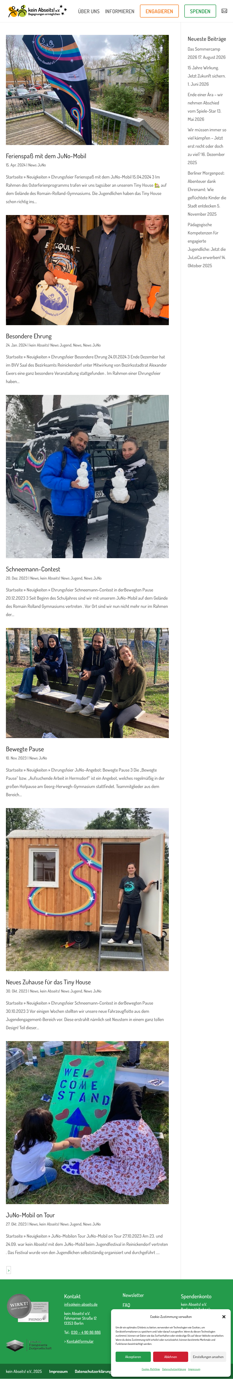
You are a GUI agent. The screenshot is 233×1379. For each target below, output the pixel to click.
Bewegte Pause (25, 749)
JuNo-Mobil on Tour (30, 1215)
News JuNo (37, 164)
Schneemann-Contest (33, 569)
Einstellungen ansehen (208, 1357)
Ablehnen (170, 1357)
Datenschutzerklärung (174, 1369)
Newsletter (133, 1295)
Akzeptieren (133, 1357)
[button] (224, 1316)
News (77, 344)
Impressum (194, 1369)
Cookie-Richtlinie (151, 1369)
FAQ (126, 1305)
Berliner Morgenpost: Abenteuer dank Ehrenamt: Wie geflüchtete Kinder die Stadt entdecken (207, 189)
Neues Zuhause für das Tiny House (48, 982)
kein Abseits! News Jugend (50, 344)
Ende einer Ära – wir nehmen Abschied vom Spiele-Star (205, 102)
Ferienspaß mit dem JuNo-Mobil (46, 156)
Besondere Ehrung (29, 336)
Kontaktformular (80, 1341)
